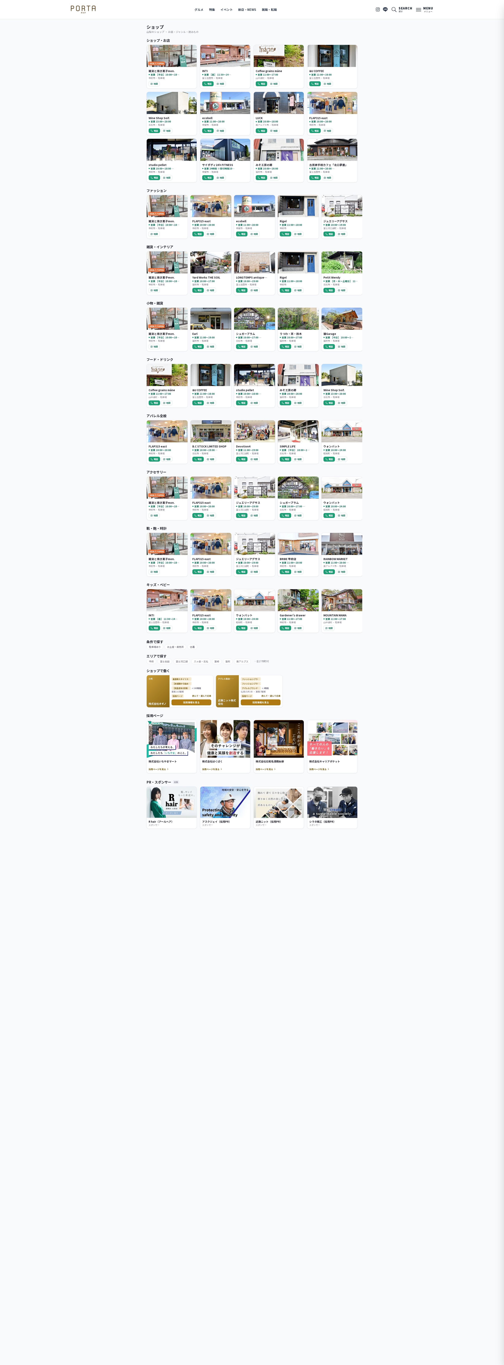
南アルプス (242, 661)
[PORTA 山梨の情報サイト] (83, 9)
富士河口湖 (182, 661)
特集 (212, 9)
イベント (226, 9)
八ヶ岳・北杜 (201, 661)
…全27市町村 (261, 661)
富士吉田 (165, 661)
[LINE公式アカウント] (385, 9)
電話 (209, 83)
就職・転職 (269, 9)
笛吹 (227, 661)
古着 (192, 646)
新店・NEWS (247, 9)
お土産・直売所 (175, 646)
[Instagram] (378, 9)
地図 (156, 83)
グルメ (199, 9)
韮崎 (216, 661)
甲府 (151, 661)
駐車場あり (155, 646)
